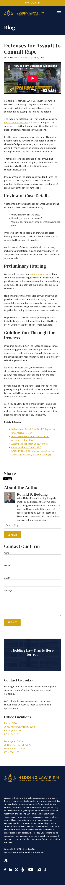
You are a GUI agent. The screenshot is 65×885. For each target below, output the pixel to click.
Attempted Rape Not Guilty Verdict (29, 443)
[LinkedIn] (10, 870)
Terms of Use (10, 852)
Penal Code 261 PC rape (16, 122)
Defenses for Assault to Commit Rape (32, 48)
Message (9, 590)
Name (7, 552)
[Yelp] (23, 870)
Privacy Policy (25, 852)
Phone (7, 565)
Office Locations (17, 716)
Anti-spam (39, 852)
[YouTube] (31, 870)
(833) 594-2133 (32, 3)
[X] (6, 860)
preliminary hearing (40, 273)
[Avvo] (39, 870)
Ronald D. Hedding (22, 57)
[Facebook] (5, 870)
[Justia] (45, 870)
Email (7, 578)
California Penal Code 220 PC (26, 447)
